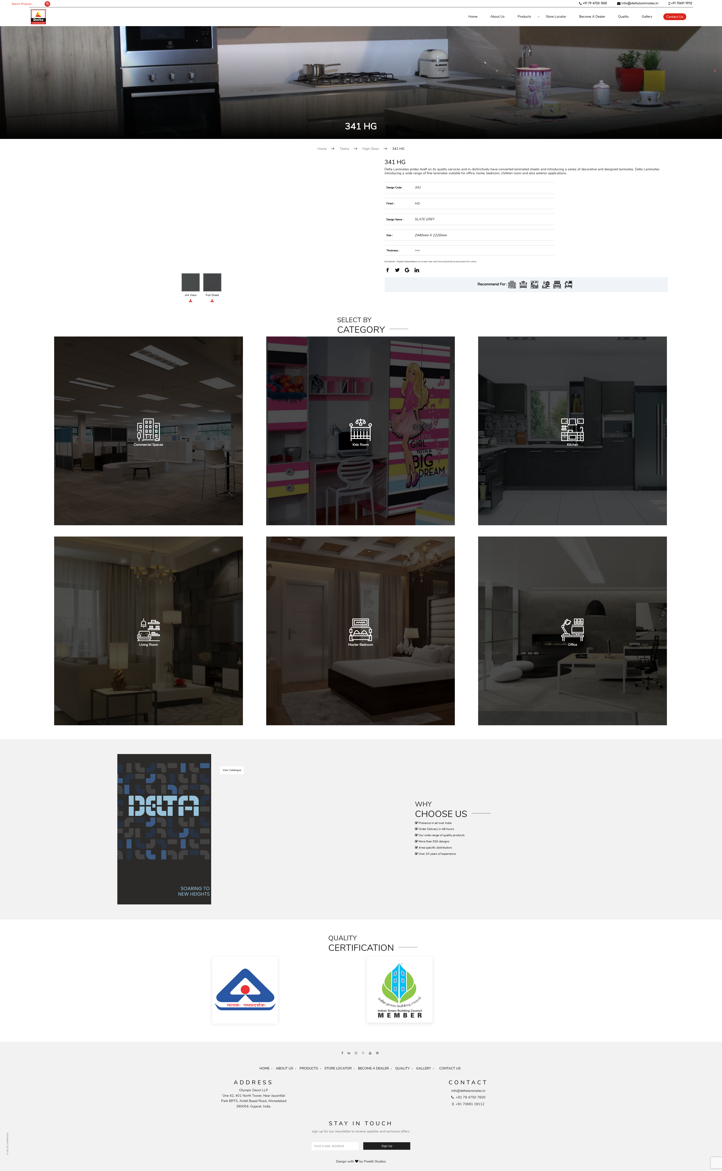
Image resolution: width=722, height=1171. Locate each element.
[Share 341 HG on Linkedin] (417, 271)
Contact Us (674, 16)
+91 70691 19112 (681, 3)
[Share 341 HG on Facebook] (388, 271)
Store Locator (556, 16)
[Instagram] (356, 1053)
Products (524, 16)
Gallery (647, 16)
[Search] (47, 4)
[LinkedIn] (349, 1053)
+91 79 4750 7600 (595, 3)
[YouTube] (370, 1053)
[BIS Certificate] (283, 991)
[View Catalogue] (164, 829)
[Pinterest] (377, 1053)
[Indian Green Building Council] (438, 991)
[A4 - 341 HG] (201, 215)
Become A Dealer (592, 16)
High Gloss (370, 148)
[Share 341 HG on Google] (407, 271)
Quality (623, 16)
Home (472, 16)
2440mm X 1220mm (431, 235)
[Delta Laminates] (92, 16)
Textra (344, 148)
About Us (497, 16)
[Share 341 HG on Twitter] (397, 271)
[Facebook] (342, 1053)
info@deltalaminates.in (639, 3)
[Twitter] (363, 1053)
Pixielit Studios (375, 1161)
